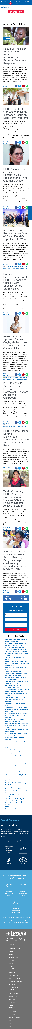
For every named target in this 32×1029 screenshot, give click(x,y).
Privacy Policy (12, 1011)
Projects (11, 1005)
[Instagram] (11, 939)
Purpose (11, 951)
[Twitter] (20, 939)
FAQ (10, 1020)
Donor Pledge (12, 1002)
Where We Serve (13, 996)
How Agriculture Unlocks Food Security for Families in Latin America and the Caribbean (16, 715)
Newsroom (11, 960)
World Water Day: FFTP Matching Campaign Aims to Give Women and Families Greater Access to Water (14, 498)
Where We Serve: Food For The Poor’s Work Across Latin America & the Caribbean (15, 699)
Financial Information (14, 957)
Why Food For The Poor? (15, 948)
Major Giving (12, 984)
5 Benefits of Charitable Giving (13, 801)
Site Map (11, 1023)
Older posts (8, 598)
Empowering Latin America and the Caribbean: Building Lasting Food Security (15, 755)
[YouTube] (16, 939)
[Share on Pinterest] (23, 86)
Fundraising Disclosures (14, 1017)
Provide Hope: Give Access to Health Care (17, 791)
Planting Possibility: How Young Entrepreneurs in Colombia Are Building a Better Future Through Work (16, 673)
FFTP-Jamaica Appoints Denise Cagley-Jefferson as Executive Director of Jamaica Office (15, 342)
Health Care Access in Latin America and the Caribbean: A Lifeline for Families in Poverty (16, 725)
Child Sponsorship (13, 975)
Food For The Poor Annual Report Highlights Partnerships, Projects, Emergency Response (15, 56)
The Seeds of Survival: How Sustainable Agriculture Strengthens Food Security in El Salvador (16, 653)
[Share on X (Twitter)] (19, 86)
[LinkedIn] (25, 939)
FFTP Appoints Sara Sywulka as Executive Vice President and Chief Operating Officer (15, 175)
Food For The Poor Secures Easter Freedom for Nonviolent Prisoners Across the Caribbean (15, 390)
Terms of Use (12, 1014)
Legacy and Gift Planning (15, 978)
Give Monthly (16, 15)
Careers (11, 963)
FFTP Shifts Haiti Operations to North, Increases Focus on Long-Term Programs (16, 113)
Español (11, 1026)
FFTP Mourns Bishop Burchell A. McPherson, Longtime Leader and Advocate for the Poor (16, 438)
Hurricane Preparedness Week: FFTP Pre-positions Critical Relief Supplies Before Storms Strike (15, 281)
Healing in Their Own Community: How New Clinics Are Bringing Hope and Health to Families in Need (17, 663)
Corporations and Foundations (16, 981)
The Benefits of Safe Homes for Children (16, 707)
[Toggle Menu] (29, 7)
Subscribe (16, 629)
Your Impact (12, 999)
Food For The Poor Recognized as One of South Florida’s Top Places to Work (15, 235)
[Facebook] (7, 939)
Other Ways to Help (13, 987)
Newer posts (24, 598)
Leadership (11, 954)
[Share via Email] (26, 86)
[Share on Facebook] (16, 86)
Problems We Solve (13, 993)
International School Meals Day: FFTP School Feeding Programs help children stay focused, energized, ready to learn (15, 560)
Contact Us (11, 966)
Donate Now (16, 12)
